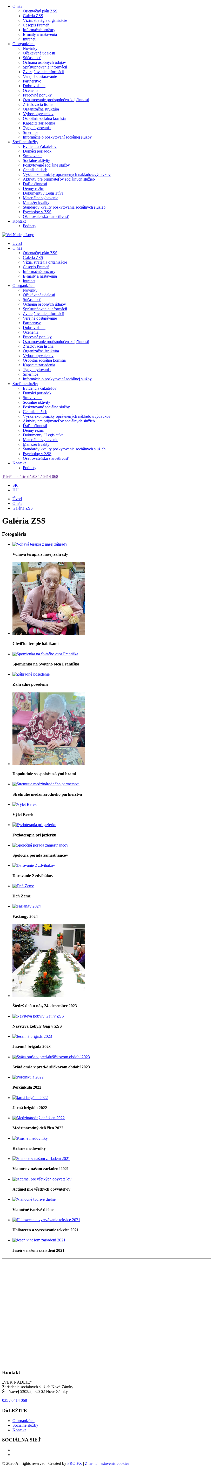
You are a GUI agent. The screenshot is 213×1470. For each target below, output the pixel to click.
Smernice (30, 132)
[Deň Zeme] (23, 886)
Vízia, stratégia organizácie (45, 20)
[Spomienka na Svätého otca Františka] (45, 654)
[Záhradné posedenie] (31, 674)
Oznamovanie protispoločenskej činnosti (56, 100)
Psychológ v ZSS (37, 212)
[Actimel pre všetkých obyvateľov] (41, 1179)
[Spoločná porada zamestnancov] (40, 845)
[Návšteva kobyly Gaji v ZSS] (38, 1016)
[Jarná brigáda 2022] (30, 1097)
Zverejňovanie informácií (43, 72)
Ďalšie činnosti (35, 184)
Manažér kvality (36, 202)
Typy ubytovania (37, 128)
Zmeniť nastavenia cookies (107, 1463)
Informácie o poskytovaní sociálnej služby (57, 137)
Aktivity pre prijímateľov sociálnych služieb (59, 179)
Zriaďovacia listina (38, 104)
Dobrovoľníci (34, 86)
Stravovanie (32, 156)
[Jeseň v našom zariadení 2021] (38, 1240)
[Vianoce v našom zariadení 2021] (41, 1158)
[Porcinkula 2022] (28, 1077)
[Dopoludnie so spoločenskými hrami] (48, 763)
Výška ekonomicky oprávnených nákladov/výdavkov (67, 174)
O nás (17, 6)
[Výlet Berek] (24, 804)
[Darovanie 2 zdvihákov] (33, 865)
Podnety (29, 226)
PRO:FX (74, 1463)
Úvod (17, 243)
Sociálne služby (25, 142)
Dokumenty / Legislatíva (43, 193)
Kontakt (19, 221)
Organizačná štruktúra (41, 109)
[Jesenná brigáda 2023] (32, 1036)
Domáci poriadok (37, 151)
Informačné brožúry (39, 30)
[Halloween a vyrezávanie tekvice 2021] (46, 1220)
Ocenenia (30, 90)
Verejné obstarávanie (40, 76)
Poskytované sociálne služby (46, 165)
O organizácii (23, 44)
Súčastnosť (32, 58)
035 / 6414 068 (14, 1400)
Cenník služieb (35, 170)
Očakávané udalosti (39, 53)
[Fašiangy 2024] (26, 906)
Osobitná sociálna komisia (44, 118)
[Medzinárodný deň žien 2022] (38, 1118)
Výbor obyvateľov (38, 114)
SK (15, 485)
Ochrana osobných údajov (44, 62)
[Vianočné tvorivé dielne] (34, 1199)
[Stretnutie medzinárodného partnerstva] (45, 784)
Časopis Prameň (36, 25)
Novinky (30, 48)
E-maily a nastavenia (40, 34)
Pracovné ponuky (37, 95)
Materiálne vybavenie (40, 198)
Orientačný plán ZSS (40, 11)
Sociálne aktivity (36, 160)
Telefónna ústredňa (30, 476)
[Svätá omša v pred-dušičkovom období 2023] (51, 1057)
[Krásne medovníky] (30, 1138)
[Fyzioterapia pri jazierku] (34, 824)
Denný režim (33, 188)
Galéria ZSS (33, 15)
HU (15, 490)
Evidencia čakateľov (40, 146)
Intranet (29, 39)
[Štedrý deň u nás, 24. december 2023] (48, 995)
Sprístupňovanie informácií (45, 67)
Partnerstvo (32, 81)
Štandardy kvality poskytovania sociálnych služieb (64, 207)
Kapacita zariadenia (39, 123)
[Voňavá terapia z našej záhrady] (39, 544)
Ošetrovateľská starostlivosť (46, 216)
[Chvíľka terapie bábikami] (48, 633)
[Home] (18, 234)
